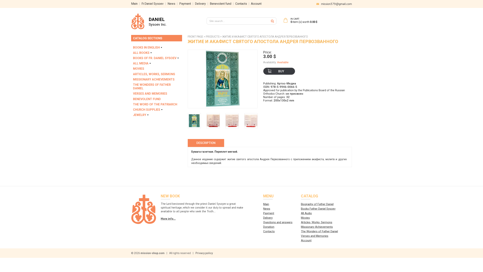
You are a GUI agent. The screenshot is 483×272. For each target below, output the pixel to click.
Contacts (241, 3)
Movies (138, 68)
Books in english (146, 47)
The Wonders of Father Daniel (152, 86)
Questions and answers (277, 222)
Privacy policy (204, 253)
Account (256, 3)
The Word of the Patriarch (155, 104)
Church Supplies (146, 109)
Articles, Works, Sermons (154, 74)
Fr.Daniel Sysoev (153, 3)
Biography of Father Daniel (317, 204)
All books (141, 53)
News (171, 3)
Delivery (200, 3)
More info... (168, 218)
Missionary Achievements (154, 79)
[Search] (272, 21)
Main (134, 3)
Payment (185, 3)
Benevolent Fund (147, 99)
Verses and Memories (150, 93)
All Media (140, 63)
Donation (268, 227)
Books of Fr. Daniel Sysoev (154, 58)
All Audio (306, 213)
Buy (281, 71)
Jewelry (139, 115)
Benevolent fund (220, 3)
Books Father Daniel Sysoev (318, 208)
